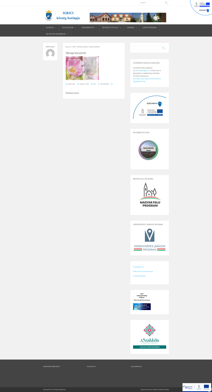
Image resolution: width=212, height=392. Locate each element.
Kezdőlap (50, 28)
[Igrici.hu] (62, 15)
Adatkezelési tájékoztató (51, 366)
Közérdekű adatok (139, 276)
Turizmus (130, 28)
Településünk (68, 28)
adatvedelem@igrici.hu (143, 70)
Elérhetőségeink (149, 28)
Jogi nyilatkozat (136, 366)
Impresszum (91, 366)
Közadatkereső (138, 267)
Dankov (149, 389)
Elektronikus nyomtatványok (143, 271)
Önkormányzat (88, 28)
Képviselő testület (110, 28)
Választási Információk (56, 34)
